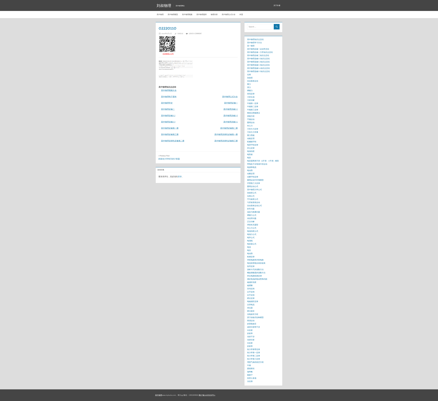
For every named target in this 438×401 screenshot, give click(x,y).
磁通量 (250, 285)
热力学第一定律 (253, 352)
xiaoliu (180, 33)
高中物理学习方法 (254, 42)
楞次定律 (250, 298)
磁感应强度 (251, 282)
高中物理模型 (173, 14)
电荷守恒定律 (252, 145)
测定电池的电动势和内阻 (257, 279)
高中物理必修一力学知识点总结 (260, 52)
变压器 (250, 308)
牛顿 (249, 365)
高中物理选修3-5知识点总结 (258, 71)
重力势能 (250, 135)
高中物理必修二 (168, 109)
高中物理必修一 (231, 103)
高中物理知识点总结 (255, 39)
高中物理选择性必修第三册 (226, 141)
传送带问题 (251, 218)
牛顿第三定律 (252, 110)
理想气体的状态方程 (255, 362)
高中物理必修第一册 (170, 128)
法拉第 (250, 381)
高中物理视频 (187, 14)
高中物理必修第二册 (229, 128)
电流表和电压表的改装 (256, 263)
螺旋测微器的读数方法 (256, 272)
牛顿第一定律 (252, 103)
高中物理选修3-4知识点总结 (258, 68)
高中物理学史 (167, 103)
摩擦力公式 (251, 215)
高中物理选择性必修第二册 (172, 141)
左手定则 (250, 292)
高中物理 (160, 14)
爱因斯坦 (250, 368)
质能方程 (250, 116)
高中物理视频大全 (169, 90)
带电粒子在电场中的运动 (257, 164)
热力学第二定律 (253, 356)
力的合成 (250, 97)
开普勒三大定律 (253, 183)
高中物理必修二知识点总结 (258, 55)
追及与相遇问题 (253, 212)
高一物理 (250, 46)
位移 (249, 74)
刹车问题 (250, 209)
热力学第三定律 (253, 359)
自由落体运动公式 (254, 205)
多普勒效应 (251, 324)
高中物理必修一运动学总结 (258, 49)
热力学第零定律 (253, 349)
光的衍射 (250, 340)
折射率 (250, 333)
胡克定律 (250, 94)
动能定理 (250, 138)
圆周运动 (250, 122)
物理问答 (214, 14)
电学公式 (250, 237)
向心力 (250, 125)
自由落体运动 (252, 81)
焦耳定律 (250, 266)
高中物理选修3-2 (168, 115)
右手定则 (250, 295)
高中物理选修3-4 (230, 122)
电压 (249, 250)
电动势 (250, 170)
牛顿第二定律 (252, 106)
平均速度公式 (252, 199)
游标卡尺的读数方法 (255, 269)
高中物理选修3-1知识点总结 (258, 58)
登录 (180, 176)
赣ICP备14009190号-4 (207, 395)
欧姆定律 (250, 257)
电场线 (250, 241)
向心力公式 (251, 228)
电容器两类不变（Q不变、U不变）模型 (263, 161)
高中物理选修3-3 (168, 122)
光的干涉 (250, 336)
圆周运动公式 (252, 186)
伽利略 (250, 372)
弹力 (249, 87)
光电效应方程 (252, 314)
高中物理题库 (201, 14)
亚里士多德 (251, 378)
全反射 (250, 330)
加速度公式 (251, 193)
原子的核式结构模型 (255, 317)
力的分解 (250, 100)
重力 (249, 84)
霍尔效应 (250, 311)
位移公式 (250, 196)
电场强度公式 (252, 231)
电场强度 (250, 151)
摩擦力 (250, 90)
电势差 (250, 154)
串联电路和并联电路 (255, 260)
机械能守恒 (251, 141)
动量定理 (250, 173)
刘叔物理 (164, 5)
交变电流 (250, 304)
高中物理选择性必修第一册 (226, 134)
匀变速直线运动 (253, 202)
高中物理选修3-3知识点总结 (258, 65)
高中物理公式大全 (228, 14)
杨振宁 (250, 375)
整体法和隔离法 (253, 113)
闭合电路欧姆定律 (254, 276)
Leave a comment (195, 33)
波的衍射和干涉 (253, 327)
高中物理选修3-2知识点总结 (258, 62)
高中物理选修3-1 (230, 109)
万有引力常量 (252, 132)
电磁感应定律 (252, 301)
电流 (249, 247)
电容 (249, 157)
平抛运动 (250, 119)
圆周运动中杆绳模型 (255, 180)
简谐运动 (250, 320)
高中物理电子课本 (169, 96)
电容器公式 (251, 244)
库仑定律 (250, 148)
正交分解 (250, 221)
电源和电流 (251, 167)
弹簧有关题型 (252, 225)
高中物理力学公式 (254, 189)
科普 (241, 14)
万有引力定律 (252, 129)
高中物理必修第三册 (170, 134)
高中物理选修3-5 (230, 115)
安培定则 (250, 288)
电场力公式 (251, 234)
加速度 (250, 78)
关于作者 (277, 5)
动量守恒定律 (252, 177)
